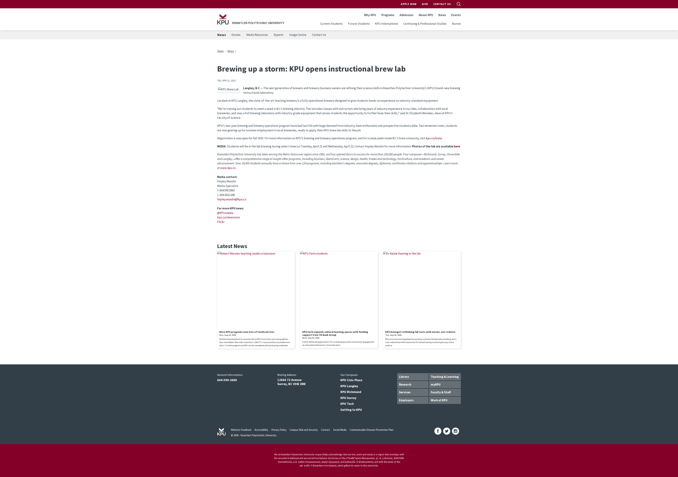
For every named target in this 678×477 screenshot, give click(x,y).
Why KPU (370, 15)
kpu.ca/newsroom (228, 217)
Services (405, 392)
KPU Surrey (348, 398)
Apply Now (409, 4)
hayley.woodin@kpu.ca (231, 199)
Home (220, 51)
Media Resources (257, 35)
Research (405, 384)
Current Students (331, 24)
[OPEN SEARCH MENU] (459, 4)
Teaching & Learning (445, 377)
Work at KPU (439, 400)
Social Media (340, 429)
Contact (325, 429)
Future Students (359, 24)
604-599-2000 (227, 380)
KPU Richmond (350, 392)
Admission (406, 15)
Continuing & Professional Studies (425, 24)
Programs (387, 15)
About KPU (426, 15)
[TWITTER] (446, 431)
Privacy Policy (278, 429)
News (442, 15)
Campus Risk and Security (304, 429)
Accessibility (261, 429)
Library (404, 377)
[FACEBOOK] (437, 431)
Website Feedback (241, 429)
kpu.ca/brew (434, 138)
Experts (278, 35)
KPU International (386, 24)
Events (456, 15)
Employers (406, 400)
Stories (235, 35)
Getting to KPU (351, 410)
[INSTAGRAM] (455, 431)
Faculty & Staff (441, 392)
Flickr (220, 222)
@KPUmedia (225, 213)
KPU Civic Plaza (351, 380)
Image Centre (297, 35)
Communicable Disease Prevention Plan (371, 429)
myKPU (436, 384)
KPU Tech (347, 404)
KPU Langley (349, 386)
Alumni (456, 24)
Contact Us (442, 4)
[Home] (223, 19)
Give (425, 4)
